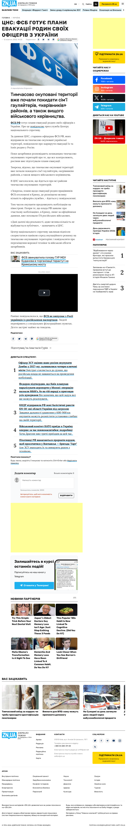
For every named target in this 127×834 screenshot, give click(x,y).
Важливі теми (10, 10)
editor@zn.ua (59, 756)
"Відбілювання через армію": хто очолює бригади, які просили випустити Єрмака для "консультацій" (104, 255)
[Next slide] (123, 10)
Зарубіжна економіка (42, 780)
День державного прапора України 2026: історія (104, 230)
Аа (96, 4)
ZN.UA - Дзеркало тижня (109, 138)
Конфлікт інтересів (40, 784)
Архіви (39, 740)
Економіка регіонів (9, 795)
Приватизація (8, 792)
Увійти (89, 4)
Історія (97, 780)
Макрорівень (7, 784)
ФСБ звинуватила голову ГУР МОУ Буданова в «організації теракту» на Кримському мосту (44, 261)
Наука (66, 776)
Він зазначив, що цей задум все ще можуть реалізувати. (47, 391)
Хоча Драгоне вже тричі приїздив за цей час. (46, 430)
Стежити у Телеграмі (36, 585)
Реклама (39, 748)
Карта (38, 758)
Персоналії (37, 792)
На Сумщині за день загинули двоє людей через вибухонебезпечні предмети (103, 218)
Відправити (66, 495)
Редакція (40, 744)
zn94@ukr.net (83, 750)
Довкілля (67, 784)
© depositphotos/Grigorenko (21, 88)
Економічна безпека (41, 788)
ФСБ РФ (15, 122)
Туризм (97, 788)
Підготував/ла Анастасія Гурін (29, 347)
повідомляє (37, 126)
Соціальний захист (41, 776)
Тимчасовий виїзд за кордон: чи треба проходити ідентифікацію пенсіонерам (103, 191)
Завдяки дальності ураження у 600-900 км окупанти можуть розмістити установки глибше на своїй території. (48, 412)
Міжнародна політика (11, 780)
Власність (98, 792)
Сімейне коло (100, 784)
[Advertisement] (47, 527)
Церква (67, 788)
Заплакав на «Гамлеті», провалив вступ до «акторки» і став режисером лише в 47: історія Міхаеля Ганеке (104, 272)
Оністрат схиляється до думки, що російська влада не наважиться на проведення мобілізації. (47, 370)
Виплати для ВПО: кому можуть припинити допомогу (104, 203)
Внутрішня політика (10, 776)
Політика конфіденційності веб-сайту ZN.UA (107, 825)
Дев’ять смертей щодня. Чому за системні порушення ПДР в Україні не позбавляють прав (105, 288)
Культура (67, 792)
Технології (68, 780)
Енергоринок (7, 788)
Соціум (97, 776)
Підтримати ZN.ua (109, 4)
